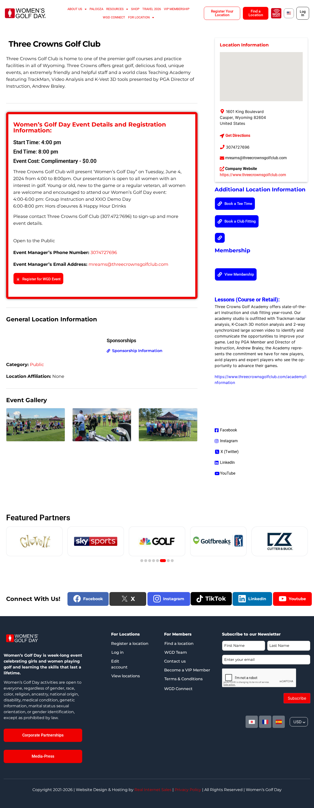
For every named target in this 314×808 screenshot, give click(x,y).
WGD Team (175, 652)
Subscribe (297, 698)
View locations (125, 676)
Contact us (175, 661)
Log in (117, 652)
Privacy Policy (188, 789)
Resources (115, 9)
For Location (139, 17)
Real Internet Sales (152, 789)
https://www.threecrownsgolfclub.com (253, 174)
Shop (135, 9)
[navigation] (299, 721)
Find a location (179, 643)
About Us (74, 9)
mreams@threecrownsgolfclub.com (128, 264)
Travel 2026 (151, 9)
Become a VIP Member (187, 670)
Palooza (96, 9)
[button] (220, 238)
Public (37, 364)
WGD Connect (114, 17)
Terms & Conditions (183, 679)
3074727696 (104, 252)
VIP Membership (176, 9)
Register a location (129, 643)
